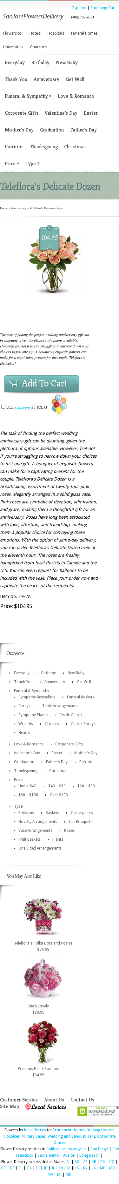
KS (77, 1168)
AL (68, 1162)
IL (53, 1168)
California (55, 1149)
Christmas (75, 146)
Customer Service (19, 1099)
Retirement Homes (69, 1130)
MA (50, 1174)
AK (77, 1162)
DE (12, 1168)
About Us (54, 1099)
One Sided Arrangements (40, 848)
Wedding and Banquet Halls (71, 1136)
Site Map (9, 1106)
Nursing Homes (100, 1130)
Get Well (75, 79)
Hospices (12, 1136)
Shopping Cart (103, 8)
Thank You (16, 79)
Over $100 (59, 795)
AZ (85, 1162)
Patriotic (14, 146)
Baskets (52, 813)
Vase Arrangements (35, 830)
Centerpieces (82, 813)
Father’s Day (83, 129)
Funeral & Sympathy (28, 96)
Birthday (40, 62)
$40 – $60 (57, 786)
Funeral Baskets (80, 697)
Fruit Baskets (29, 839)
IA (68, 1168)
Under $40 (27, 786)
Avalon (69, 1155)
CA (102, 1162)
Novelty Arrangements (37, 821)
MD (112, 1168)
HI (38, 1168)
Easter (91, 113)
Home (4, 208)
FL (21, 1168)
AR (94, 1162)
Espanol (79, 8)
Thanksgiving (44, 146)
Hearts (24, 732)
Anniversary (46, 79)
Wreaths (25, 724)
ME (102, 1168)
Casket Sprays (83, 724)
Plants (57, 839)
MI (59, 1174)
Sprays (24, 706)
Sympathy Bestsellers (36, 697)
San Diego (99, 1149)
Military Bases (34, 1136)
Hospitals (56, 33)
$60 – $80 (86, 786)
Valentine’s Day (61, 113)
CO (112, 1162)
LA (94, 1168)
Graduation (52, 129)
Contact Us (82, 1099)
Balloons (26, 813)
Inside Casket (71, 715)
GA (29, 1168)
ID (46, 1168)
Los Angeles (76, 1149)
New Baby (67, 62)
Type (32, 163)
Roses (69, 830)
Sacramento (48, 1155)
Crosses (52, 724)
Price (12, 163)
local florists (35, 1130)
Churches (38, 47)
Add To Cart (45, 383)
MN (68, 1174)
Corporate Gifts (21, 113)
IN (61, 1168)
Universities (13, 47)
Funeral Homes (84, 33)
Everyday (15, 62)
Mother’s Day (19, 129)
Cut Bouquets (80, 821)
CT (3, 1168)
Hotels (35, 33)
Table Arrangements (59, 706)
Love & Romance (76, 96)
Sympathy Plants (33, 715)
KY (85, 1168)
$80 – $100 (28, 795)
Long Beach (89, 1155)
